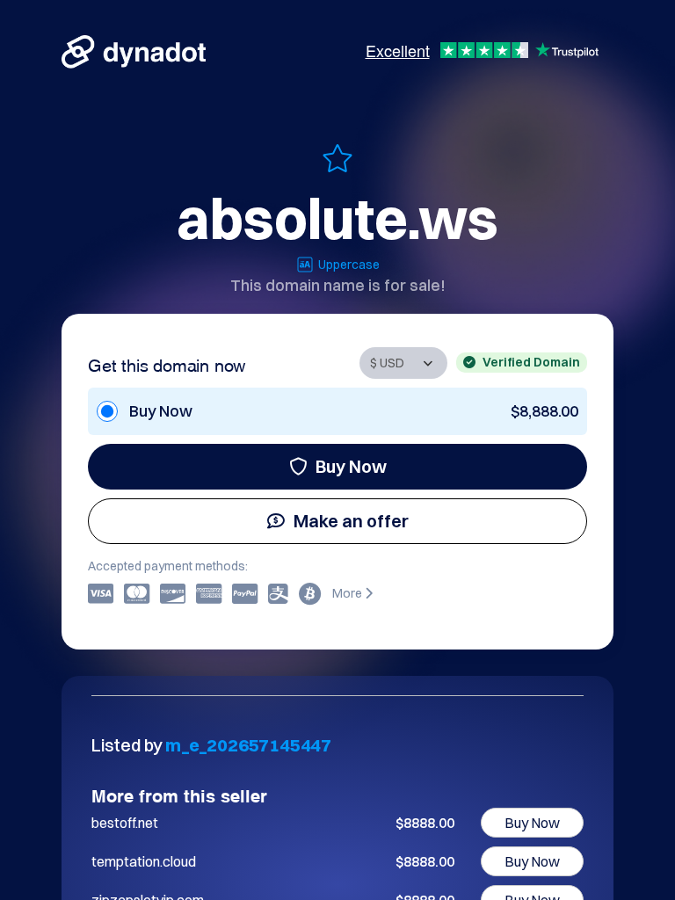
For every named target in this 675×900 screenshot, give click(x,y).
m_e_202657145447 (248, 745)
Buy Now (351, 466)
